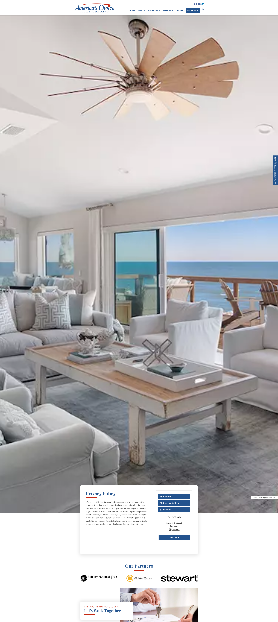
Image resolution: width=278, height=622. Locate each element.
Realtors (167, 497)
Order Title (192, 10)
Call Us (175, 526)
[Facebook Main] (195, 4)
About (140, 10)
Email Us (176, 530)
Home (132, 10)
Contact (179, 10)
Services (167, 10)
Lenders (167, 510)
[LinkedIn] (202, 4)
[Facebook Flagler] (199, 4)
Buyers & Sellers (171, 503)
